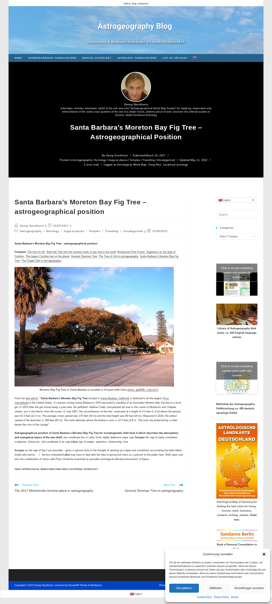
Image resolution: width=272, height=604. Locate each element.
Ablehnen (215, 588)
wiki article (32, 398)
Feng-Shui (155, 164)
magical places (118, 160)
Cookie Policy (204, 596)
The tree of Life (36, 251)
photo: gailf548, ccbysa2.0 (143, 389)
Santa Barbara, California (114, 398)
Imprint (234, 596)
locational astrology (175, 164)
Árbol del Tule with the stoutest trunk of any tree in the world (81, 251)
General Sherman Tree (84, 256)
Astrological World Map (131, 164)
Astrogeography (82, 160)
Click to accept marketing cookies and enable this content (237, 272)
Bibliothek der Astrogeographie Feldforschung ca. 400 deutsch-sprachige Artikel (235, 408)
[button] (264, 554)
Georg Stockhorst (136, 104)
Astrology (100, 160)
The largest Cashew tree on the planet (47, 256)
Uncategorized (166, 160)
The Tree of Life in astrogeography (118, 256)
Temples (135, 160)
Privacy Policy (221, 596)
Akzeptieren (184, 588)
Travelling (148, 160)
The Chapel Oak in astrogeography (41, 260)
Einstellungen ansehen (249, 588)
